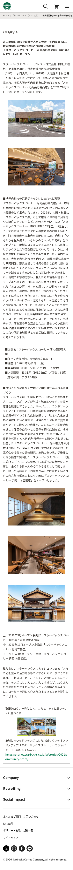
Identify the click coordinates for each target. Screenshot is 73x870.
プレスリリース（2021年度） (26, 15)
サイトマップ (10, 837)
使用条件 (8, 823)
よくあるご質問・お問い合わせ (21, 816)
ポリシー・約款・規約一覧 (18, 830)
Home (6, 15)
